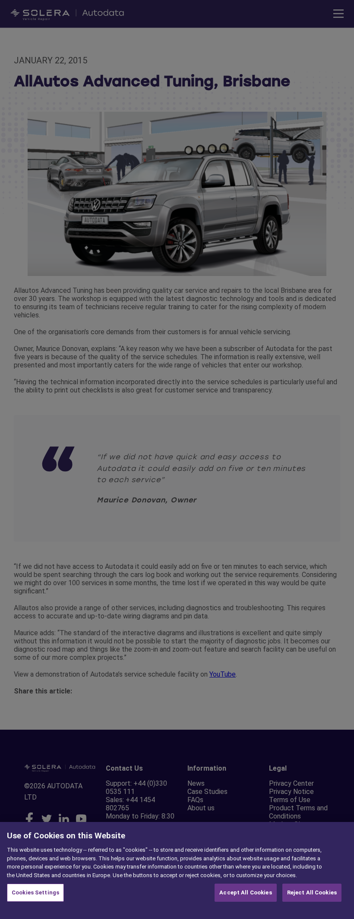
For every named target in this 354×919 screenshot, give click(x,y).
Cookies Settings (35, 892)
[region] (177, 870)
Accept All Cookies (245, 892)
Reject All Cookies (312, 892)
